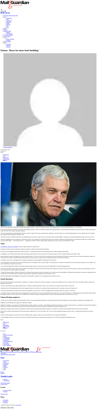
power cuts (5, 342)
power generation (7, 345)
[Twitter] (6, 13)
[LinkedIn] (3, 13)
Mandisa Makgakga (7, 147)
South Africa (6, 360)
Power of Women (7, 390)
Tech (4, 368)
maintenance (6, 340)
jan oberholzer (6, 337)
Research (5, 401)
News (2, 357)
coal (4, 333)
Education (5, 364)
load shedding (6, 338)
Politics (2, 372)
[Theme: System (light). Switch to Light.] (3, 11)
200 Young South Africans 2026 (8, 354)
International (6, 363)
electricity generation (8, 335)
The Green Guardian (5, 383)
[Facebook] (1, 13)
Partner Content (4, 394)
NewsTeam (18, 405)
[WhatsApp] (8, 13)
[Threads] (4, 13)
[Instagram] (2, 13)
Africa (4, 361)
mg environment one (8, 341)
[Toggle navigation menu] (2, 10)
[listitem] (3, 352)
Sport (4, 369)
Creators (4, 353)
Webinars (5, 391)
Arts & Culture (4, 384)
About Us (5, 402)
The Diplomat (6, 380)
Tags (2, 353)
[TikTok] (5, 13)
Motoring (5, 367)
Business (3, 373)
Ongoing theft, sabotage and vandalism (9, 246)
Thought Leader (6, 376)
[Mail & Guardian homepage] (48, 5)
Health (4, 365)
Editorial (5, 379)
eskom (4, 336)
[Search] (5, 11)
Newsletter (5, 400)
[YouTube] (9, 13)
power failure (6, 344)
